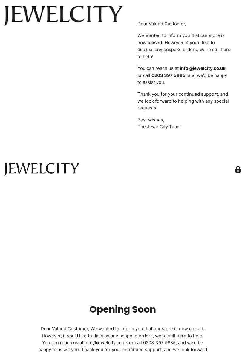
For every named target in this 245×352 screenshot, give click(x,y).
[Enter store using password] (238, 169)
